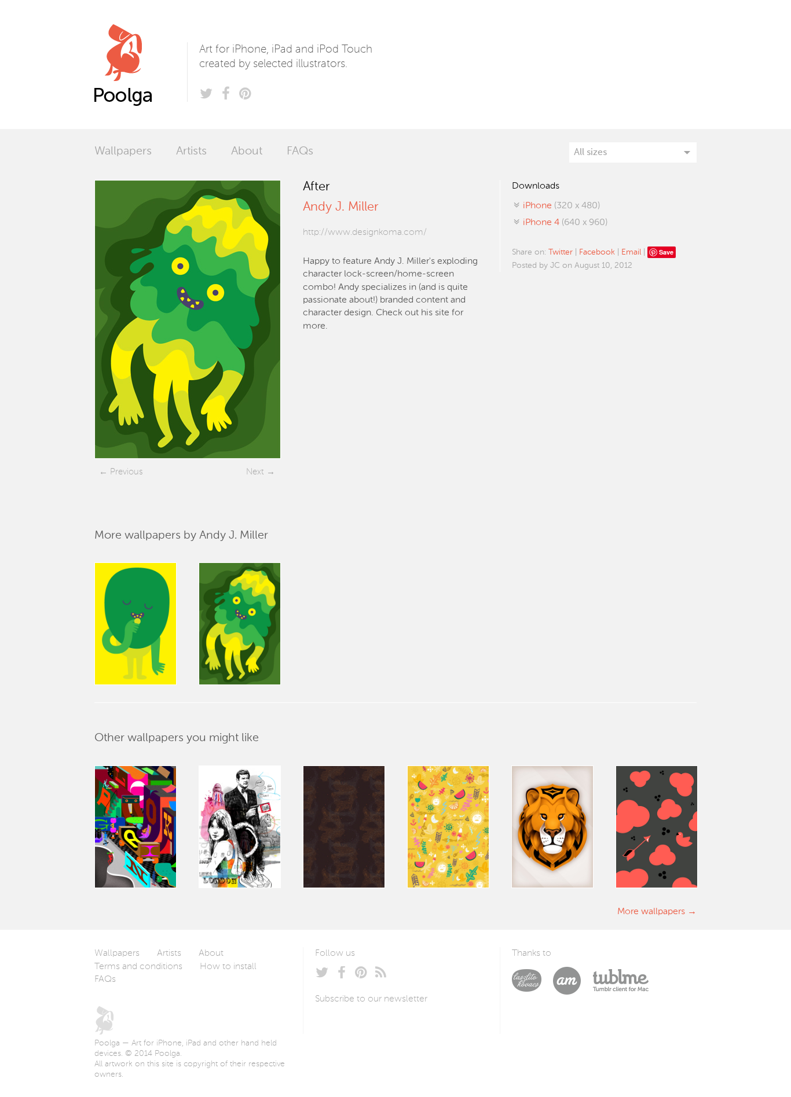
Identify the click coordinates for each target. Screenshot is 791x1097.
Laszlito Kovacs (532, 980)
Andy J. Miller (340, 207)
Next (255, 471)
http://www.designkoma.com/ (365, 232)
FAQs (300, 151)
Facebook (597, 252)
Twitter (560, 252)
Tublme (620, 980)
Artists (191, 151)
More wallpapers (651, 911)
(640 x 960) (565, 222)
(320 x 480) (561, 206)
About (246, 151)
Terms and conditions (138, 966)
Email (631, 252)
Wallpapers (123, 151)
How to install (228, 966)
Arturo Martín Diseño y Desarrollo (572, 980)
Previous (126, 471)
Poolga (140, 64)
